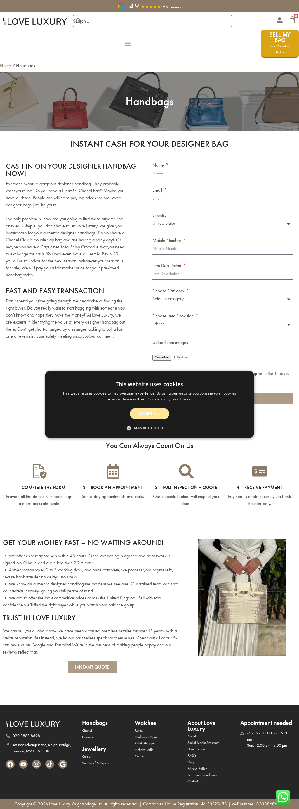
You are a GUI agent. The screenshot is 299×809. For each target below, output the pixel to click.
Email (157, 190)
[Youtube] (23, 764)
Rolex (139, 730)
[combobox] (152, 21)
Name (158, 165)
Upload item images (170, 342)
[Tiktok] (49, 764)
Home (5, 65)
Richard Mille (144, 750)
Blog (190, 762)
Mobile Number (167, 240)
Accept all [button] (149, 413)
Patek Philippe (145, 743)
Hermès (87, 737)
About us (193, 736)
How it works (196, 749)
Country (159, 215)
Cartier (87, 756)
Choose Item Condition (173, 316)
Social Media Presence (203, 743)
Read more (181, 399)
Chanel (87, 730)
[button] (127, 44)
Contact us (194, 781)
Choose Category (168, 290)
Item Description (167, 265)
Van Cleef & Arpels (95, 763)
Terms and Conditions (202, 775)
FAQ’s (191, 755)
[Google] (62, 764)
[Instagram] (36, 764)
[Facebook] (10, 764)
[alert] (149, 404)
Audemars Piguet (147, 737)
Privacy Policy (197, 768)
